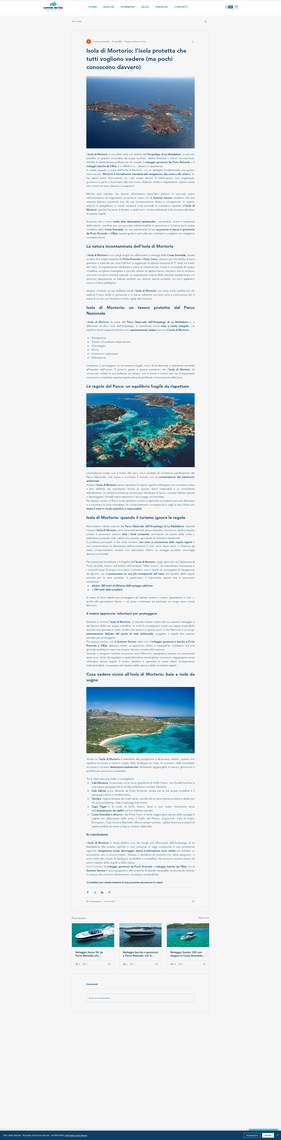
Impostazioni (252, 1135)
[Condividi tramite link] (109, 892)
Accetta (268, 1135)
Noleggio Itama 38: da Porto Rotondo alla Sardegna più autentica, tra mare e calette (92, 954)
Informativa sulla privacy (76, 1135)
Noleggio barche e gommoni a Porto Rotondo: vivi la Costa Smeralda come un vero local (140, 954)
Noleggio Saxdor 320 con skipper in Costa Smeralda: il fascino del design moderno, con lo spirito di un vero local (187, 954)
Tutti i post (77, 21)
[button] (205, 21)
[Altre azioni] (193, 41)
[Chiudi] (277, 1135)
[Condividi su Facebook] (87, 892)
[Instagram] (236, 7)
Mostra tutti (204, 917)
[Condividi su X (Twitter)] (95, 892)
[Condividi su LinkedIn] (102, 892)
